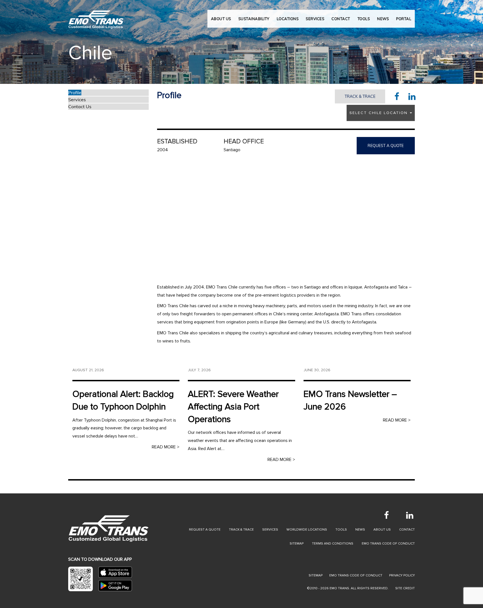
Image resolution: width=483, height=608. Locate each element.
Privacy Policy (402, 575)
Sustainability (253, 18)
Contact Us (79, 106)
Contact (407, 529)
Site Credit (405, 588)
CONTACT (341, 18)
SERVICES (315, 18)
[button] (24, 42)
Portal (403, 18)
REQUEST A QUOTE (386, 145)
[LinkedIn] (410, 515)
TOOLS (363, 18)
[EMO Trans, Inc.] (96, 17)
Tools (341, 529)
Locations (288, 18)
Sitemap (297, 543)
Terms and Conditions (332, 543)
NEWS (383, 18)
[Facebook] (386, 515)
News (360, 529)
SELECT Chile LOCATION (379, 112)
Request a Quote (205, 529)
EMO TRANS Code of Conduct (355, 575)
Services (77, 99)
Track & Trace (360, 96)
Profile (74, 92)
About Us (221, 18)
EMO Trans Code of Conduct (388, 543)
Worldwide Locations (307, 529)
